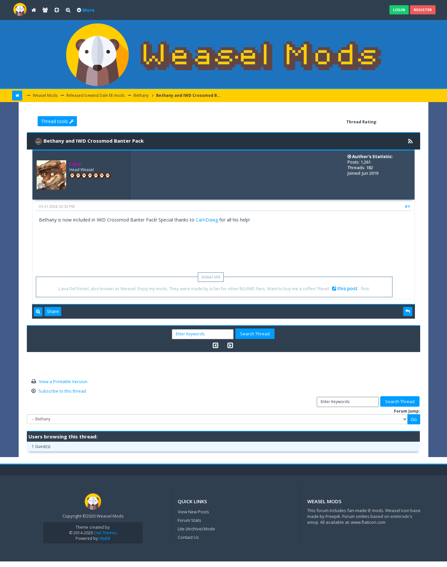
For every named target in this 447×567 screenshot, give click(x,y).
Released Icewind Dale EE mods (95, 95)
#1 (407, 206)
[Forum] (20, 9)
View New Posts (193, 512)
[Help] (56, 10)
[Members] (45, 10)
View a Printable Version (63, 381)
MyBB (105, 538)
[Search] (68, 10)
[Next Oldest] (215, 345)
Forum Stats (189, 520)
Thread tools (55, 121)
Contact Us (188, 537)
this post (347, 288)
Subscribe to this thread (62, 391)
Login (399, 9)
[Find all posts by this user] (38, 311)
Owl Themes (105, 533)
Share (53, 311)
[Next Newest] (230, 345)
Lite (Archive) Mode (196, 529)
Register (423, 9)
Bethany (141, 95)
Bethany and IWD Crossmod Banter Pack (188, 95)
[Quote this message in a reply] (407, 311)
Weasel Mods (45, 95)
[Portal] (33, 10)
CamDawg (207, 220)
